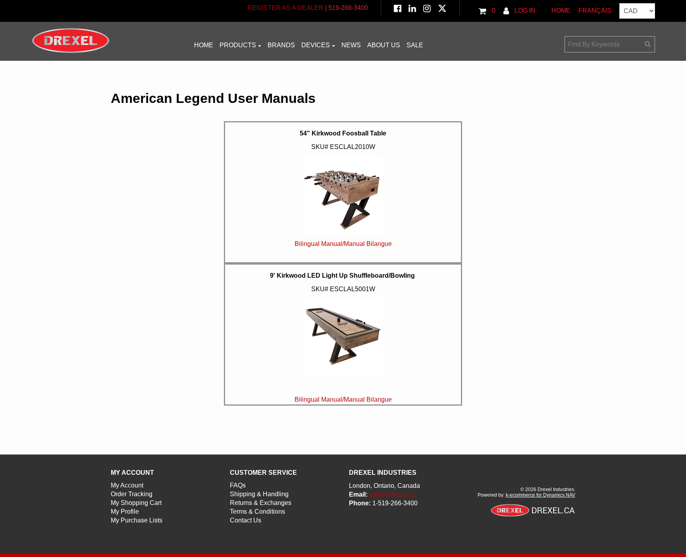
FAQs (238, 485)
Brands (281, 45)
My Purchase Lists (136, 520)
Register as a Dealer (286, 7)
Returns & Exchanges (260, 502)
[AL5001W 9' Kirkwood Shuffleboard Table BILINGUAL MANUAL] (343, 413)
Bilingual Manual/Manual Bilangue (343, 243)
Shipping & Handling (259, 494)
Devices (315, 45)
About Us (383, 45)
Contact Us (245, 520)
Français (594, 10)
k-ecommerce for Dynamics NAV (540, 495)
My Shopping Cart (136, 502)
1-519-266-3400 (395, 503)
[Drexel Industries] (70, 40)
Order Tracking (131, 494)
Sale (415, 45)
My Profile (125, 511)
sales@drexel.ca (392, 494)
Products (238, 45)
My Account (127, 485)
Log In (524, 10)
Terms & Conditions (257, 511)
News (351, 45)
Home (560, 10)
